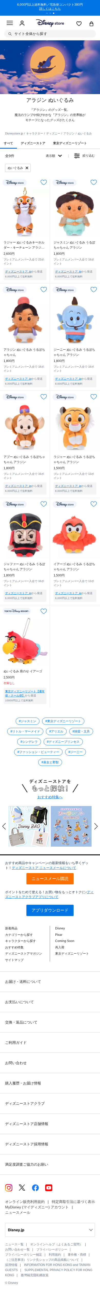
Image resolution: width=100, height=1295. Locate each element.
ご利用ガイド (16, 1042)
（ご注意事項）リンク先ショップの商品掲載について (42, 1260)
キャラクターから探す (20, 941)
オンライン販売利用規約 (25, 1202)
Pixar (58, 935)
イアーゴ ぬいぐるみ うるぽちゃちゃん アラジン (74, 566)
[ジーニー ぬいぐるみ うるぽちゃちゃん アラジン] (75, 319)
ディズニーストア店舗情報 (26, 1124)
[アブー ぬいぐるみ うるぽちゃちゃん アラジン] (25, 427)
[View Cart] (91, 24)
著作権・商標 (77, 1254)
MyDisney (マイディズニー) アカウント (37, 1207)
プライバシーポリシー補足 (23, 1254)
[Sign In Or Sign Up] (22, 23)
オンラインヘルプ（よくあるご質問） (56, 1244)
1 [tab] (48, 14)
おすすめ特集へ (50, 797)
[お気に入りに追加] (44, 182)
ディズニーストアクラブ (25, 1103)
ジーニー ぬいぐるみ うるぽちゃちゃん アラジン (74, 352)
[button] (4, 826)
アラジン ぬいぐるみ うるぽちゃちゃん (24, 352)
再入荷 (59, 947)
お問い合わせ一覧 (17, 1249)
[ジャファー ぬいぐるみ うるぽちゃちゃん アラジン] (25, 534)
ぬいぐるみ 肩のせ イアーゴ (23, 671)
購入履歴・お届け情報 (23, 1083)
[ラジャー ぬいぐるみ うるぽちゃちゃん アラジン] (75, 427)
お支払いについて (19, 1002)
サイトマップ (14, 960)
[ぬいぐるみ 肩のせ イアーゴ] (25, 641)
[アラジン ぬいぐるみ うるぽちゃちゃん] (25, 319)
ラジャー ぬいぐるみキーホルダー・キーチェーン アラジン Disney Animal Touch (24, 245)
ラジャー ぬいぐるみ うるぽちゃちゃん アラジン (74, 459)
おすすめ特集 (14, 947)
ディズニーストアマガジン (23, 953)
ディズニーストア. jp (18, 271)
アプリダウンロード (50, 910)
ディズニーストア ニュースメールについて (44, 868)
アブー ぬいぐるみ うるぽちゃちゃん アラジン (24, 459)
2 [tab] (52, 14)
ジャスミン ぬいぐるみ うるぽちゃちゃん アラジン (74, 245)
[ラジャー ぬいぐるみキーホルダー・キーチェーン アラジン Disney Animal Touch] (25, 212)
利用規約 (55, 1254)
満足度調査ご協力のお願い (26, 1164)
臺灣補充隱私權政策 (34, 1275)
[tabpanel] (50, 8)
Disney (60, 928)
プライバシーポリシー (51, 1249)
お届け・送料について (23, 982)
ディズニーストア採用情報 (26, 1144)
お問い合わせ (16, 1063)
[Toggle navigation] (9, 23)
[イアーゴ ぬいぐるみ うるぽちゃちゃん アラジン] (75, 534)
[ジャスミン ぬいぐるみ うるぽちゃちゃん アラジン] (75, 212)
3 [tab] (55, 14)
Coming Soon (64, 941)
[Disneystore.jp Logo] (50, 23)
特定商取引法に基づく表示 (73, 1202)
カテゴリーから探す (19, 935)
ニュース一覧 (14, 1244)
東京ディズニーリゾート (72, 953)
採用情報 (11, 1265)
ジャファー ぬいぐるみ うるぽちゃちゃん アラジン (24, 566)
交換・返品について (21, 1022)
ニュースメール (17, 1212)
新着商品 (11, 928)
